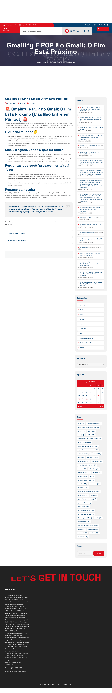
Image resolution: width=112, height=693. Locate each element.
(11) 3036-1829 (75, 32)
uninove (94, 533)
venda (82, 347)
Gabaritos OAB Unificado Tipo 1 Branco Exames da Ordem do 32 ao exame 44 (91, 209)
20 (87, 399)
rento (98, 518)
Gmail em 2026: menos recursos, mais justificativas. (90, 254)
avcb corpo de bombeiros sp (88, 427)
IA (92, 476)
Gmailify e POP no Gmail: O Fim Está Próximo (91, 225)
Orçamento (102, 29)
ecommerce (83, 461)
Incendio (32, 103)
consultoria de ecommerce (88, 450)
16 (98, 396)
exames (82, 469)
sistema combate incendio (88, 525)
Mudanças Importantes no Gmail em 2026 (91, 240)
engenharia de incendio (87, 465)
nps (94, 495)
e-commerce (92, 457)
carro (91, 431)
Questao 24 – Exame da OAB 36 (90, 146)
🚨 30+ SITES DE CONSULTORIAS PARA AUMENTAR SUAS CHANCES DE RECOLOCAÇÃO (91, 109)
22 (94, 399)
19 (83, 399)
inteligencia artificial (86, 480)
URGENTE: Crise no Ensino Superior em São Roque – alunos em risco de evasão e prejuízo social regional (91, 162)
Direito (82, 319)
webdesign (83, 537)
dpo (81, 457)
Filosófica (94, 469)
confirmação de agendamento (89, 439)
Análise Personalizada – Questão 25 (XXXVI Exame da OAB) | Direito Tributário (91, 137)
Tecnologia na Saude (86, 338)
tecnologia (93, 529)
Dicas (81, 314)
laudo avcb (83, 488)
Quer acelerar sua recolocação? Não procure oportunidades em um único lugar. (91, 119)
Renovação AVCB (85, 518)
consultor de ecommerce (87, 446)
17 (102, 396)
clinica (90, 435)
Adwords (82, 305)
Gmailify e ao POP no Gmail (88, 218)
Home (24, 31)
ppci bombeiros (84, 503)
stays (81, 529)
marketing (83, 495)
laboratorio (95, 484)
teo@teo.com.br (11, 25)
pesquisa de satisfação (87, 499)
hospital (82, 476)
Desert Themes (67, 684)
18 (79, 399)
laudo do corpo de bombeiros (89, 491)
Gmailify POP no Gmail (87, 232)
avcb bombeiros (94, 423)
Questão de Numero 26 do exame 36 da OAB (91, 128)
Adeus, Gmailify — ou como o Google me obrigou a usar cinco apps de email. (90, 263)
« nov (80, 406)
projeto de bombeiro (86, 510)
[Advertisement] (49, 11)
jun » (101, 406)
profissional (83, 506)
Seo (81, 333)
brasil (81, 431)
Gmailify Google (85, 247)
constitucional (84, 442)
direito (97, 454)
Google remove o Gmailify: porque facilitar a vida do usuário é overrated (91, 273)
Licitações (83, 329)
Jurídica (82, 484)
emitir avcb (97, 461)
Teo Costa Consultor (86, 343)
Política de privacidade (34, 31)
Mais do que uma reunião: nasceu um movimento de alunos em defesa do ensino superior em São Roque (91, 172)
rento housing (84, 521)
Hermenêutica (84, 472)
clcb (81, 435)
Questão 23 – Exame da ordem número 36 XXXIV (89, 153)
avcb (81, 423)
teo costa (82, 533)
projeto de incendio (86, 514)
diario (82, 310)
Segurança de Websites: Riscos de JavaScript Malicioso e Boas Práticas (91, 283)
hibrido (97, 472)
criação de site (84, 454)
